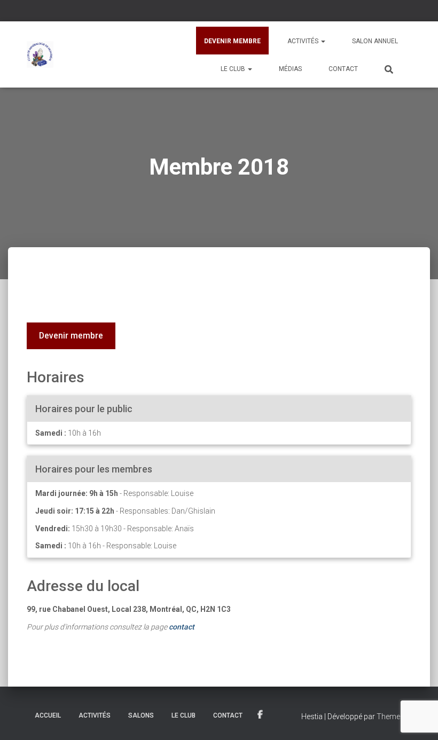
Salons (141, 715)
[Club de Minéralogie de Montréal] (40, 54)
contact (181, 627)
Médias (290, 69)
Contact (343, 69)
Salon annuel (375, 41)
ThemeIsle (394, 716)
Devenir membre (232, 41)
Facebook (261, 715)
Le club (234, 69)
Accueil (48, 715)
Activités (303, 41)
